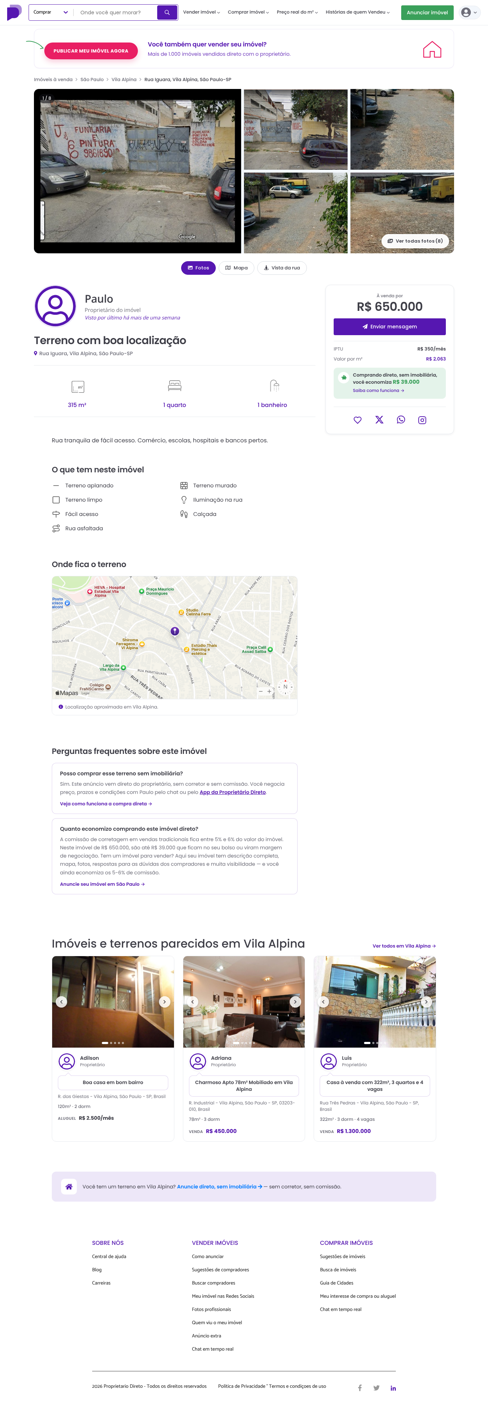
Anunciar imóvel (427, 12)
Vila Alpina (123, 79)
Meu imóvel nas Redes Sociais (223, 1296)
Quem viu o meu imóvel (217, 1323)
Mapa (241, 267)
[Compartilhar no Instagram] (422, 419)
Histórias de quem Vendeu (355, 12)
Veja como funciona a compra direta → (106, 804)
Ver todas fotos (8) (419, 241)
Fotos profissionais (211, 1309)
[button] (137, 171)
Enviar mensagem (393, 326)
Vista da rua (286, 267)
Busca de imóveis (338, 1270)
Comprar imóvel (246, 12)
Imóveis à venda (53, 79)
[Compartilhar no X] (379, 419)
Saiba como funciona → (378, 391)
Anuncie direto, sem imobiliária (217, 1186)
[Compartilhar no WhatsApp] (401, 419)
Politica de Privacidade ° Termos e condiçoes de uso (272, 1387)
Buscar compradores (213, 1283)
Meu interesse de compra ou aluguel (358, 1296)
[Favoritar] (357, 419)
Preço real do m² (295, 12)
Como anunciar (208, 1257)
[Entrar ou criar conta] (470, 12)
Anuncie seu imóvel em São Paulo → (102, 884)
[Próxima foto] (164, 1002)
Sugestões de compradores (220, 1270)
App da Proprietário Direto (233, 792)
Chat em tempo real (212, 1349)
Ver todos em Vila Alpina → (404, 946)
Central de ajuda (109, 1257)
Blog (97, 1270)
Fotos (202, 267)
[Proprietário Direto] (15, 12)
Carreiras (101, 1283)
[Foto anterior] (61, 1002)
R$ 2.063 (436, 359)
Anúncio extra (206, 1336)
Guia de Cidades (336, 1283)
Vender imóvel (199, 12)
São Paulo (92, 79)
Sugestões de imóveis (342, 1257)
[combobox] (116, 12)
